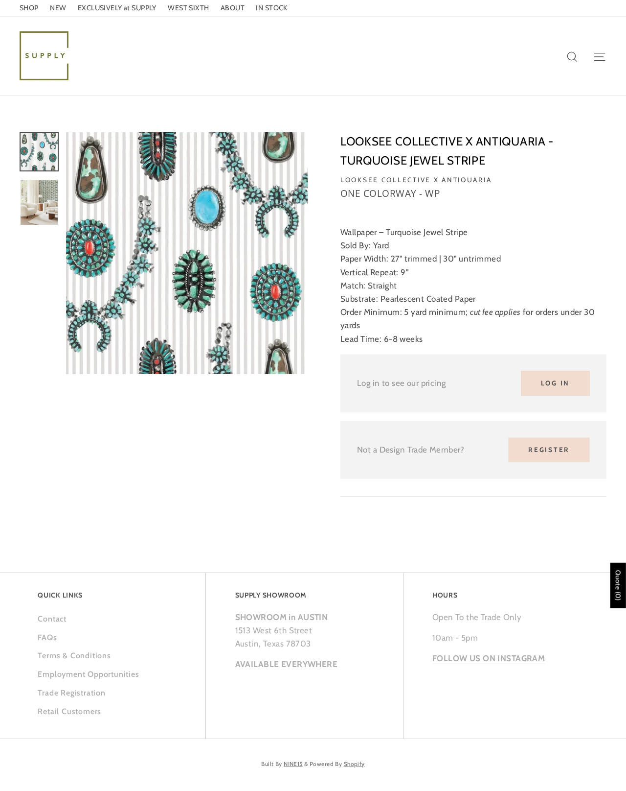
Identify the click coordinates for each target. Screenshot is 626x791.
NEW (58, 7)
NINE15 (293, 764)
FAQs (47, 637)
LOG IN (555, 383)
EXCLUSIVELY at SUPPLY (117, 7)
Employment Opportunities (88, 674)
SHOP (29, 7)
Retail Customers (69, 711)
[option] (187, 253)
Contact (52, 618)
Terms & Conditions (74, 655)
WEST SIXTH (188, 7)
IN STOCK (271, 7)
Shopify (354, 764)
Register (549, 450)
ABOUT (233, 7)
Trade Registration (71, 692)
